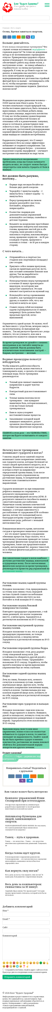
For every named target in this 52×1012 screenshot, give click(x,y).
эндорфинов (38, 49)
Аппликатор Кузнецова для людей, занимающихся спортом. (23, 819)
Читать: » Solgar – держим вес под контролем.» (22, 757)
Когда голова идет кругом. (23, 852)
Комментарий (10, 936)
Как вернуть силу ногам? (21, 870)
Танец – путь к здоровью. (22, 837)
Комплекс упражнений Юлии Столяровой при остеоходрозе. (25, 799)
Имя (6, 911)
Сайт (5, 927)
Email (6, 919)
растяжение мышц (12, 571)
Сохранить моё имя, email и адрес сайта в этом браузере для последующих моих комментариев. (25, 971)
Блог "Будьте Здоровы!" (26, 3)
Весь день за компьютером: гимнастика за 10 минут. (23, 885)
